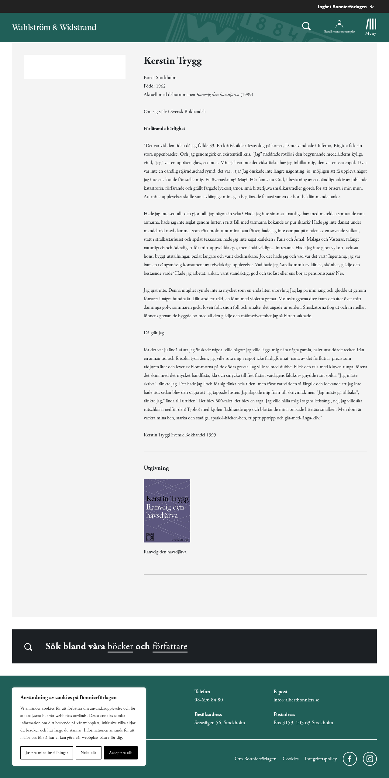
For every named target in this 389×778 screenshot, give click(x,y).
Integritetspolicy (321, 759)
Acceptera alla (121, 753)
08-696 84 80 (208, 700)
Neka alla (88, 753)
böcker (120, 646)
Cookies (290, 759)
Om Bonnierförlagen (256, 759)
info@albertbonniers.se (296, 700)
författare (170, 646)
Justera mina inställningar (47, 753)
